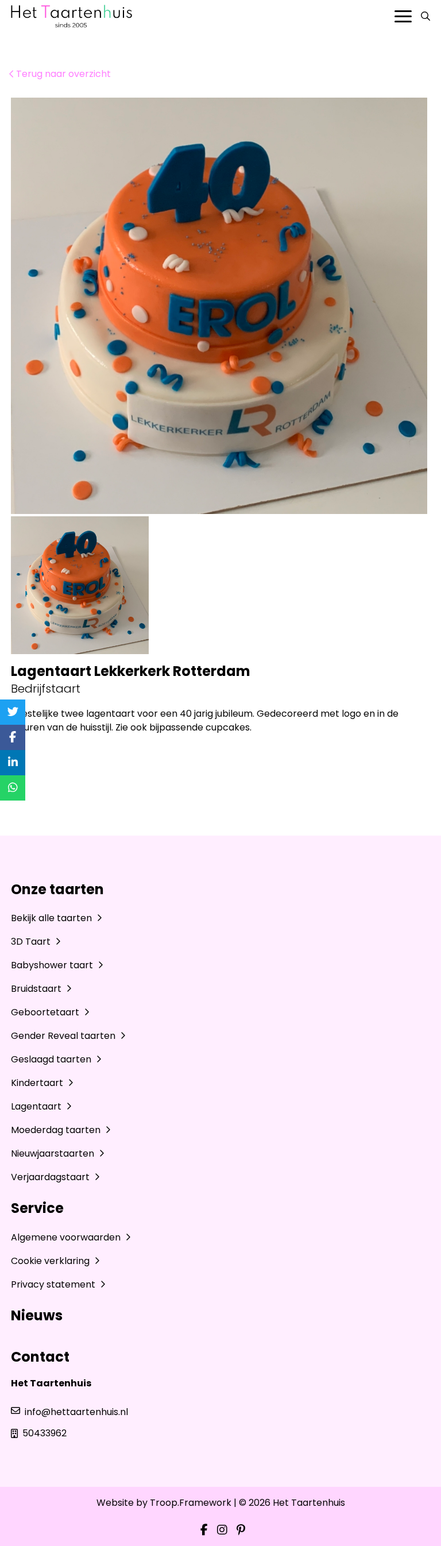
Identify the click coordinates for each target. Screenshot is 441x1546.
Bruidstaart (37, 988)
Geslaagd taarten (52, 1059)
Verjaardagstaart (51, 1177)
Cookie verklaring (51, 1260)
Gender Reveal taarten (64, 1035)
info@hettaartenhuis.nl (76, 1412)
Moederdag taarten (57, 1130)
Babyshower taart (53, 965)
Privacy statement (54, 1284)
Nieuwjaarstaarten (53, 1153)
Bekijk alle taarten (52, 918)
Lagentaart (37, 1106)
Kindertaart (38, 1082)
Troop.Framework (190, 1502)
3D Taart (32, 941)
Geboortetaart (46, 1012)
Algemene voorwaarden (67, 1237)
